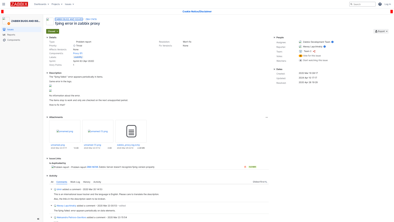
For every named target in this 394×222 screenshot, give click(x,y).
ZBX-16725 (92, 167)
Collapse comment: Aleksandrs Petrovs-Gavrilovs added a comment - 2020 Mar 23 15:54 (51, 217)
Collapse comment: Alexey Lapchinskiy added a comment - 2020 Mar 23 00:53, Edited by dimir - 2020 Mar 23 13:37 (51, 205)
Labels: (52, 57)
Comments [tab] (61, 182)
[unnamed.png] (50, 86)
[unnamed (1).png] (50, 91)
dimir (59, 189)
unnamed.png (58, 145)
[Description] (47, 73)
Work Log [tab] (75, 182)
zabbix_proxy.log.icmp (128, 145)
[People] (274, 37)
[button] (4, 4)
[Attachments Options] (267, 117)
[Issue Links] (47, 158)
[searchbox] (362, 4)
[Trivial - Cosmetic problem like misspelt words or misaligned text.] (74, 45)
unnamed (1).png (92, 145)
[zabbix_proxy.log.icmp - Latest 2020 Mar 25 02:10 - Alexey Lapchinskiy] (131, 131)
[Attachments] (47, 117)
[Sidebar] (38, 219)
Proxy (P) (77, 53)
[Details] (47, 37)
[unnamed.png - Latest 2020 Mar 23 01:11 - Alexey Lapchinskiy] (65, 131)
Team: (279, 51)
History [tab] (86, 182)
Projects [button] (56, 4)
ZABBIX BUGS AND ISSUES (68, 19)
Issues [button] (68, 4)
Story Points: (55, 65)
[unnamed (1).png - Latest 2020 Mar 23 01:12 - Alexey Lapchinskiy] (98, 131)
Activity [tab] (97, 182)
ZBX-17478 (91, 19)
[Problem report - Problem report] (74, 42)
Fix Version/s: (165, 45)
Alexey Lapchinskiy (66, 205)
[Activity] (47, 176)
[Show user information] (332, 42)
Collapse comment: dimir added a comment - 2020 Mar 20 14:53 (51, 189)
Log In (388, 4)
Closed (252, 167)
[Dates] (274, 69)
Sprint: (52, 61)
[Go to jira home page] (19, 4)
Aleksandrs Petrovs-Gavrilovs (71, 217)
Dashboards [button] (40, 4)
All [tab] (52, 182)
